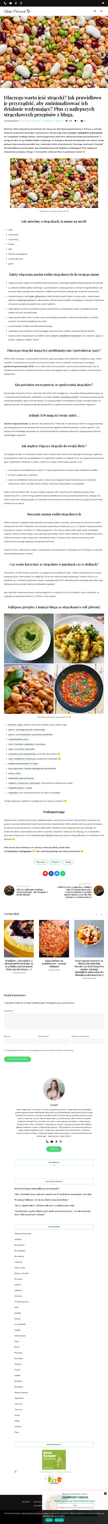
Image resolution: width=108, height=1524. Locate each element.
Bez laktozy (19, 1256)
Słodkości (18, 1381)
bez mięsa (41, 862)
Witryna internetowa (80, 1036)
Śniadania (18, 1387)
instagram (21, 3)
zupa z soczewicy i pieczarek (21, 749)
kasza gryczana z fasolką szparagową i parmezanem (32, 768)
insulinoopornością (25, 300)
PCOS (16, 1347)
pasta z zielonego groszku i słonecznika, (26, 729)
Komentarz (9, 1011)
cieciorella (13, 792)
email (10, 3)
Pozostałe (18, 1358)
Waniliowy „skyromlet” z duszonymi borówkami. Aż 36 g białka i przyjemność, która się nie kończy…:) (19, 965)
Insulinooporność (21, 1301)
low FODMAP (20, 1324)
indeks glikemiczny (37, 296)
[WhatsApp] (62, 873)
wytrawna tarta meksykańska (22, 753)
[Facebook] (51, 873)
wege (69, 862)
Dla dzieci (18, 1279)
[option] (19, 947)
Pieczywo (18, 1353)
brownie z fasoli (15, 724)
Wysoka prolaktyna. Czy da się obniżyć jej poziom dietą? (41, 1199)
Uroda (17, 1415)
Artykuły (26, 121)
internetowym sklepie (42, 835)
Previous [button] (96, 914)
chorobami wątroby (69, 397)
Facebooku (12, 851)
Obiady (17, 1330)
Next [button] (101, 914)
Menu (101, 11)
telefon (5, 3)
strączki (56, 862)
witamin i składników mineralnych (85, 132)
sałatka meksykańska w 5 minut (23, 763)
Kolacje (17, 1319)
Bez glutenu (19, 1245)
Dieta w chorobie (21, 1273)
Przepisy (37, 121)
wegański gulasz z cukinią (20, 787)
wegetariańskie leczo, (18, 739)
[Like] (45, 873)
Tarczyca (18, 1404)
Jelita (16, 1307)
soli (101, 580)
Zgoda (49, 1520)
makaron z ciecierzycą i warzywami (24, 783)
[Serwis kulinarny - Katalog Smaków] (54, 1472)
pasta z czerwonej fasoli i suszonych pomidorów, (30, 734)
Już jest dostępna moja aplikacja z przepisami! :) (37, 1188)
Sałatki (17, 1375)
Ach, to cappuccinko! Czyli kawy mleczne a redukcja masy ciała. (44, 1205)
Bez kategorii (19, 1250)
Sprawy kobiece (21, 1392)
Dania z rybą (19, 1267)
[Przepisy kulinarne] (54, 1460)
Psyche (17, 1370)
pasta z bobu (14, 773)
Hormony (18, 1296)
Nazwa (7, 1036)
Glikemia (18, 1290)
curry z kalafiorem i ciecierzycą (22, 758)
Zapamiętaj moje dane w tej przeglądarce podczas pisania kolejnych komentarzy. (40, 1050)
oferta (54, 1149)
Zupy (16, 1432)
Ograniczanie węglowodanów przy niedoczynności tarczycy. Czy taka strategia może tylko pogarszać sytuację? (52, 1213)
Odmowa (59, 1520)
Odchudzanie (20, 1336)
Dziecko (17, 1284)
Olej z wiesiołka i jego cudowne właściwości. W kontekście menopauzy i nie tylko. (53, 1194)
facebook (15, 3)
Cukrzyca (18, 1262)
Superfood (48, 121)
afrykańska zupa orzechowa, (21, 778)
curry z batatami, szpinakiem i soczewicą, (27, 744)
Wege (16, 1421)
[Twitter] (57, 873)
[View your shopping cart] (103, 3)
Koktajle (17, 1313)
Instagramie (25, 851)
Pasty (16, 1341)
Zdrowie (59, 121)
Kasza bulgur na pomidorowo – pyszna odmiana (54, 963)
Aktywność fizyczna (22, 1233)
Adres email (43, 1036)
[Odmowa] (104, 1517)
